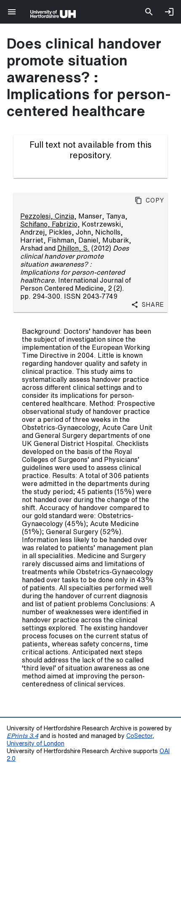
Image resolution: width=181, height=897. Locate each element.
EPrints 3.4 (22, 735)
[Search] (149, 12)
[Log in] (169, 12)
